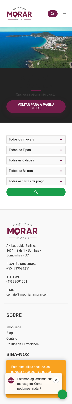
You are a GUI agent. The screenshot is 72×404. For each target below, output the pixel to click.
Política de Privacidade (22, 344)
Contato (11, 338)
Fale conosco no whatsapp (62, 394)
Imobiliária (13, 327)
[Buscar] (53, 13)
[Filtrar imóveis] (36, 192)
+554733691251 (18, 268)
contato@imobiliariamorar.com (27, 295)
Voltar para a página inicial (36, 106)
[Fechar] (56, 380)
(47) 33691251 (16, 281)
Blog (9, 333)
